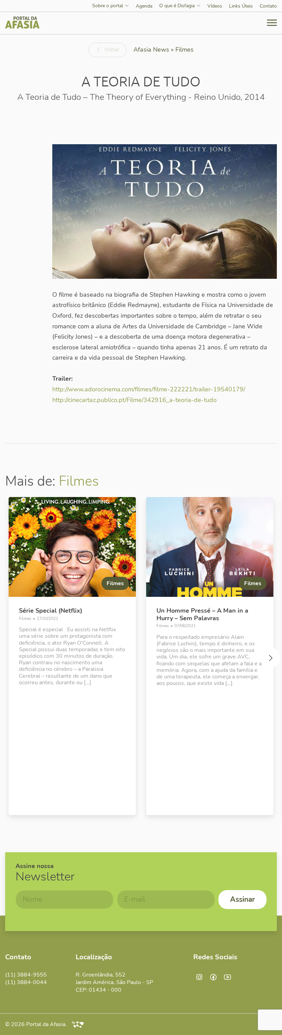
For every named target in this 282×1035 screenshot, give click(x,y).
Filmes (79, 481)
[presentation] (12, 659)
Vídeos (214, 6)
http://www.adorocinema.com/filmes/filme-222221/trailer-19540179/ (148, 389)
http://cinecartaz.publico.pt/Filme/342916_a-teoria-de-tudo (134, 400)
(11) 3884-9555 (26, 975)
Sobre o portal (107, 6)
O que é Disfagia (177, 6)
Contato (268, 6)
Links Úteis (241, 6)
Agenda (144, 6)
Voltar (111, 49)
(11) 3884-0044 (26, 982)
